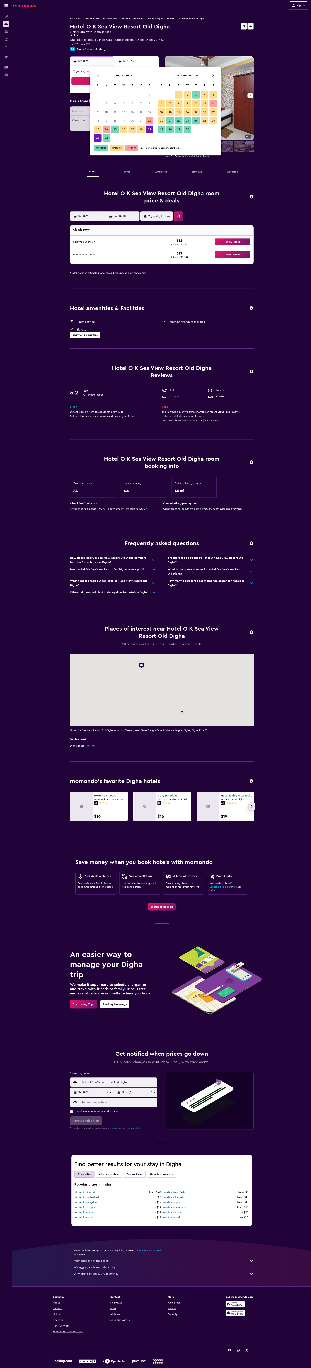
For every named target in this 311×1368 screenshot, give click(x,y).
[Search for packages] (6, 39)
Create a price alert (220, 887)
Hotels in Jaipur (171, 1202)
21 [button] (141, 120)
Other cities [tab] (84, 1174)
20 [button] (132, 120)
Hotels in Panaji (171, 1217)
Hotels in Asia (92, 18)
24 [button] (106, 129)
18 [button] (115, 120)
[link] (162, 906)
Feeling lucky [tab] (135, 1174)
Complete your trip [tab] (161, 1174)
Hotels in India (110, 18)
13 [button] (132, 112)
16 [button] (97, 120)
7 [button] (141, 103)
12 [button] (123, 112)
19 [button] (123, 120)
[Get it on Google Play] (235, 1304)
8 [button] (149, 103)
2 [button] (98, 103)
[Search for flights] (6, 16)
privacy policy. (134, 1128)
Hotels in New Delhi (174, 1192)
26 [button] (123, 129)
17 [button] (106, 120)
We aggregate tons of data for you (96, 1267)
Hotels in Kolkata (84, 1212)
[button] (6, 6)
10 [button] (106, 112)
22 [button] (149, 120)
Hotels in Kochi (84, 1217)
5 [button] (124, 103)
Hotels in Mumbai (85, 1192)
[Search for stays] (6, 24)
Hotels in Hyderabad (87, 1197)
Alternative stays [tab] (109, 1174)
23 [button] (97, 129)
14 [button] (141, 112)
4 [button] (115, 103)
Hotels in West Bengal (132, 18)
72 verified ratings (95, 49)
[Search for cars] (6, 31)
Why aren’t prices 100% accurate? (96, 1273)
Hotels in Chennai (173, 1197)
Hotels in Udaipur (85, 1207)
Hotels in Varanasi (172, 1212)
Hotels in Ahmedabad (175, 1207)
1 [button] (149, 94)
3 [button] (106, 103)
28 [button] (141, 129)
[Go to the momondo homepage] (24, 5)
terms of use (116, 1128)
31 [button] (106, 138)
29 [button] (149, 129)
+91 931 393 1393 (81, 44)
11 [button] (115, 112)
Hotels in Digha (155, 18)
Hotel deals (75, 18)
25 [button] (115, 129)
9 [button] (98, 112)
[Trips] (6, 57)
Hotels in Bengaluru (86, 1202)
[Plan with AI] (6, 46)
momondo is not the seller (91, 1260)
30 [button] (98, 138)
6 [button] (132, 103)
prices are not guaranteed (148, 1250)
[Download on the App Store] (235, 1313)
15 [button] (149, 112)
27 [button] (132, 129)
